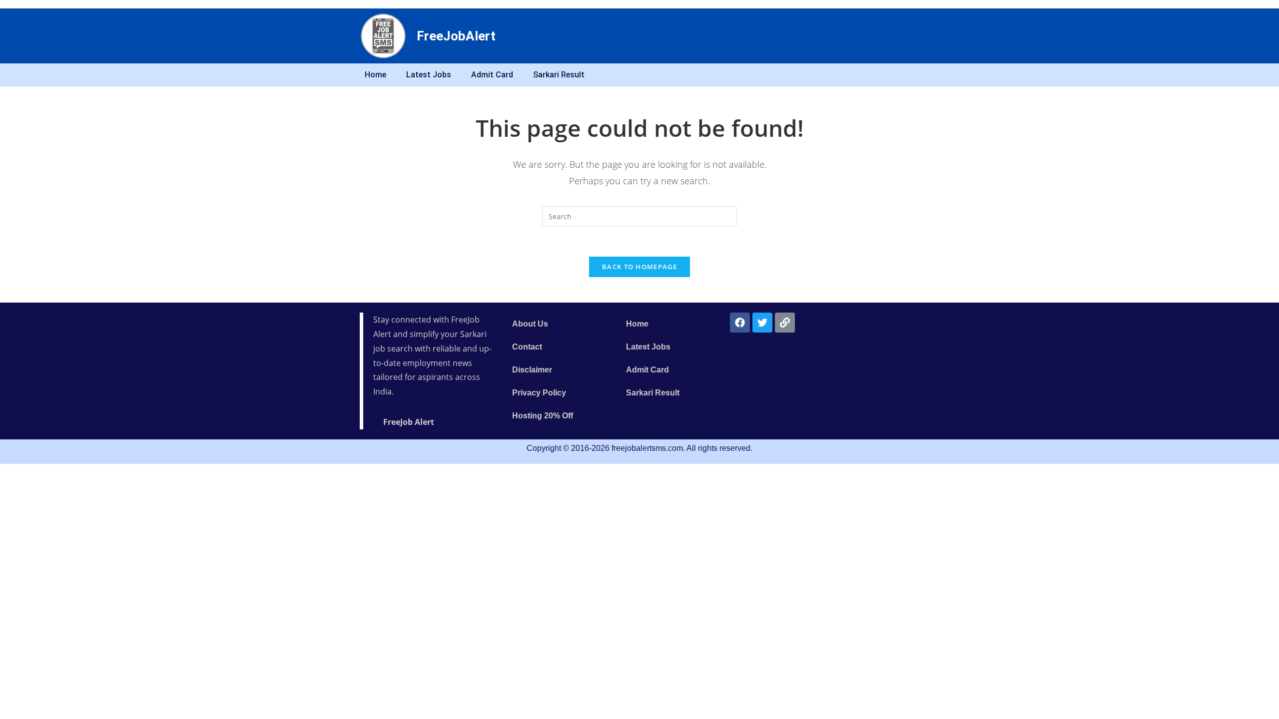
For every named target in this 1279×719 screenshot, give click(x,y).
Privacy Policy (539, 392)
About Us (530, 324)
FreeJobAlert (456, 35)
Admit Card (492, 74)
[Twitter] (762, 323)
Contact (527, 347)
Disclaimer (532, 369)
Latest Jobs (428, 74)
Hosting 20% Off (542, 415)
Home (375, 74)
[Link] (785, 323)
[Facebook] (740, 323)
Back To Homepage (639, 266)
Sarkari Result (559, 74)
